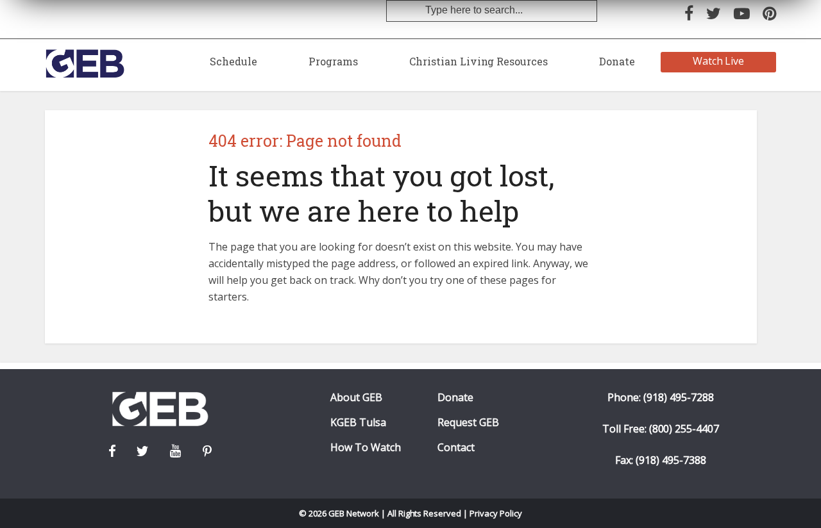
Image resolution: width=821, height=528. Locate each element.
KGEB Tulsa (358, 423)
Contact (456, 447)
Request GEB (468, 423)
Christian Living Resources (478, 61)
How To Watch (365, 447)
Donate (617, 61)
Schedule (233, 61)
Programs (333, 61)
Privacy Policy (496, 513)
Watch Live (719, 61)
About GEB (356, 398)
